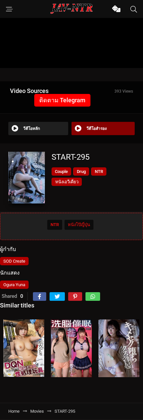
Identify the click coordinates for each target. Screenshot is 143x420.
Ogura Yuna (14, 284)
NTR (99, 171)
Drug (81, 171)
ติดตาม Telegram (62, 100)
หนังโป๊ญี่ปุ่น (79, 224)
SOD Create (14, 261)
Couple (61, 171)
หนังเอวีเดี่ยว (66, 181)
